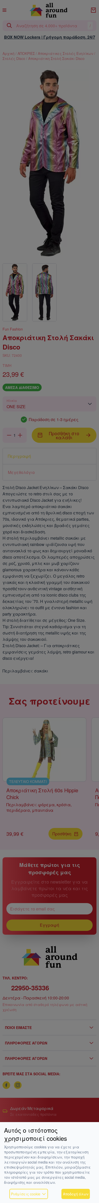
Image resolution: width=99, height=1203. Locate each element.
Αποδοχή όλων (75, 1193)
